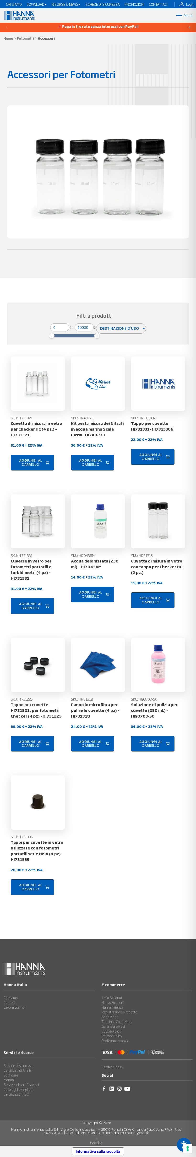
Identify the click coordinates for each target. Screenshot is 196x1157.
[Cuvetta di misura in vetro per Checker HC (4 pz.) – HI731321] (38, 384)
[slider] (51, 336)
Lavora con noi (14, 1007)
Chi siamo (11, 997)
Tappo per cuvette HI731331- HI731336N (152, 426)
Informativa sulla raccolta (98, 1151)
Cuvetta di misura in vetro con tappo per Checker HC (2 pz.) (156, 566)
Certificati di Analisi (18, 1070)
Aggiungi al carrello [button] (30, 462)
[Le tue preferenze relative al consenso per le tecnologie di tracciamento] (187, 1148)
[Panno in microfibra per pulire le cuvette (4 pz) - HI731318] (98, 665)
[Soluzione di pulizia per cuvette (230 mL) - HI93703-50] (158, 665)
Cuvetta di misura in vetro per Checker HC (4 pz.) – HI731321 (36, 429)
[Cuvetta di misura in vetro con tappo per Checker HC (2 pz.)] (158, 521)
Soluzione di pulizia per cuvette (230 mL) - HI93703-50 (154, 710)
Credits (96, 1143)
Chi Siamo (14, 4)
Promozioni (134, 4)
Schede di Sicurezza (103, 4)
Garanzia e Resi (113, 1026)
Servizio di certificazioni (21, 1084)
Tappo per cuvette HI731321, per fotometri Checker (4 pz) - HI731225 (36, 710)
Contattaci (158, 4)
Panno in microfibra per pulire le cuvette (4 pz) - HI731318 (95, 710)
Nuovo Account (113, 1002)
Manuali (9, 1079)
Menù (188, 15)
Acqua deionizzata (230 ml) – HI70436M (95, 563)
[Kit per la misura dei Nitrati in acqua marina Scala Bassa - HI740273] (98, 384)
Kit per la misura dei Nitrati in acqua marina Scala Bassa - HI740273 (97, 429)
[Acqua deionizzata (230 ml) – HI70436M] (98, 521)
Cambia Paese (112, 1067)
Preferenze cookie (115, 1040)
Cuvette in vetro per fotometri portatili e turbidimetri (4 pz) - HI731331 (31, 569)
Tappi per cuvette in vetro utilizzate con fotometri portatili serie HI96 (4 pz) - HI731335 (37, 850)
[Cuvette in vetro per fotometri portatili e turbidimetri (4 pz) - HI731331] (38, 521)
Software (11, 1075)
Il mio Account (112, 997)
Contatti (10, 1002)
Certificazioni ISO (16, 1094)
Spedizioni (109, 1016)
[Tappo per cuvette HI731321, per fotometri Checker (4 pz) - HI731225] (38, 665)
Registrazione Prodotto (119, 1012)
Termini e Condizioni (116, 1021)
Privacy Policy (112, 1035)
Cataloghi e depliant (19, 1089)
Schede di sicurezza (18, 1065)
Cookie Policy (111, 1031)
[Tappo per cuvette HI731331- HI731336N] (158, 384)
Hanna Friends (112, 1007)
